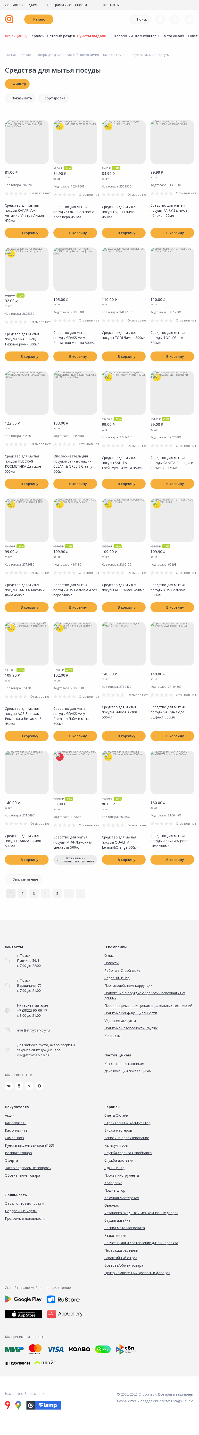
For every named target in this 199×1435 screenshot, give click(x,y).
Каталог (40, 19)
